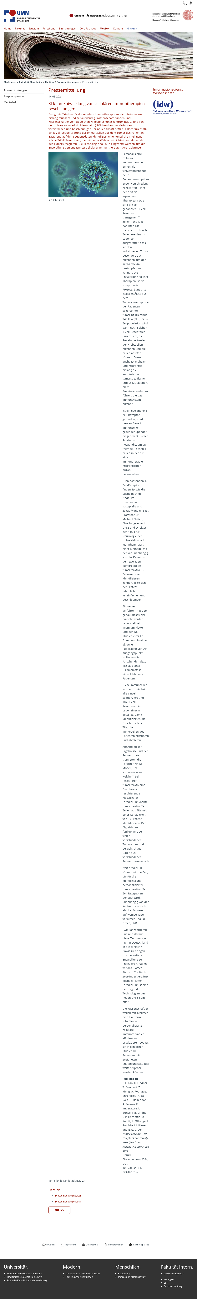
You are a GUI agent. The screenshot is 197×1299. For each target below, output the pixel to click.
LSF (166, 1282)
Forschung (49, 28)
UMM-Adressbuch (173, 1273)
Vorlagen (169, 1279)
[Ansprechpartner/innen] (185, 3)
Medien (105, 28)
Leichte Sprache (141, 1244)
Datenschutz (92, 1244)
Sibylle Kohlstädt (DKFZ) (69, 1180)
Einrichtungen (67, 28)
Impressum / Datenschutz (132, 1276)
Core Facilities (88, 28)
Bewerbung (124, 1273)
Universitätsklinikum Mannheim (83, 1273)
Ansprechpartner (14, 96)
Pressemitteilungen (68, 82)
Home (7, 28)
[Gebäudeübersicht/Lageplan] (190, 3)
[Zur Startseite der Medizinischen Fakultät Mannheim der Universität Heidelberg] (27, 16)
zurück (59, 1210)
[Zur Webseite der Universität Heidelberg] (98, 16)
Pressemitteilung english (68, 1201)
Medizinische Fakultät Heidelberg (24, 1276)
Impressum (70, 1244)
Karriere (118, 28)
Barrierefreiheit (115, 1244)
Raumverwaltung (173, 1286)
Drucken (50, 1244)
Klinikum (132, 28)
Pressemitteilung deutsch (68, 1195)
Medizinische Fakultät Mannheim (23, 82)
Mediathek (10, 102)
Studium (34, 28)
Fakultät (20, 28)
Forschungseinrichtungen (79, 1276)
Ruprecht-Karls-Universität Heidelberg (27, 1280)
